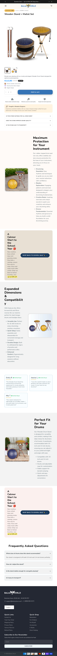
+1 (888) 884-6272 (28, 601)
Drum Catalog (34, 630)
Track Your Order (9, 620)
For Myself (33, 622)
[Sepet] (51, 6)
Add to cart (35, 92)
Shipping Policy (9, 622)
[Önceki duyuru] (5, 2)
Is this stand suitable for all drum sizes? (19, 116)
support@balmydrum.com (13, 601)
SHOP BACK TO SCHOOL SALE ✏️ (35, 255)
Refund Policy (8, 630)
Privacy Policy (8, 625)
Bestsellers (33, 617)
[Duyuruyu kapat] (52, 2)
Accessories (33, 625)
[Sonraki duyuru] (49, 2)
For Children (33, 620)
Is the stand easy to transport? (16, 125)
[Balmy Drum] (28, 6)
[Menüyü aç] (5, 6)
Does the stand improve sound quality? (18, 120)
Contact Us (7, 617)
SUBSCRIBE (29, 646)
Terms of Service (9, 627)
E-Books (32, 627)
